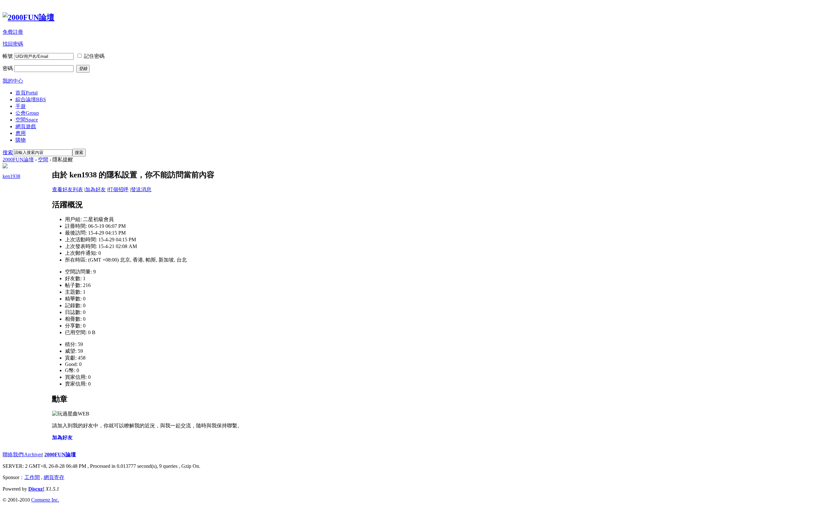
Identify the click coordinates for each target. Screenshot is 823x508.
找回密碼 (13, 44)
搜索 (8, 152)
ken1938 (11, 176)
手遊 (20, 106)
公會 (27, 113)
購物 (20, 140)
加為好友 (95, 189)
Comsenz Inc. (45, 500)
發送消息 (141, 189)
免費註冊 (13, 32)
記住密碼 (94, 56)
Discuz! (36, 489)
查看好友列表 (67, 189)
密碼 (8, 68)
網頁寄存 (54, 477)
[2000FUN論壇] (28, 17)
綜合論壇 (30, 99)
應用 (20, 133)
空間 (26, 119)
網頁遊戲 (25, 126)
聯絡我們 (13, 454)
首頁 (26, 92)
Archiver (33, 454)
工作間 (32, 477)
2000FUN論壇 (18, 159)
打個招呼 (118, 189)
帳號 (8, 56)
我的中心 (13, 81)
